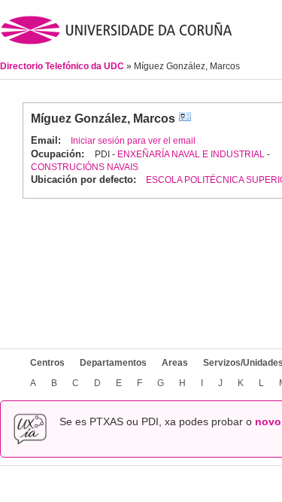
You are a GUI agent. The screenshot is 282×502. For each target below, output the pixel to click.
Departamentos (113, 362)
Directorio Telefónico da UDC (63, 66)
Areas (175, 362)
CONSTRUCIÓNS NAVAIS (84, 167)
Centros (47, 362)
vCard (185, 118)
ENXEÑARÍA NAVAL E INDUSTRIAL (191, 154)
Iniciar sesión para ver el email (133, 140)
